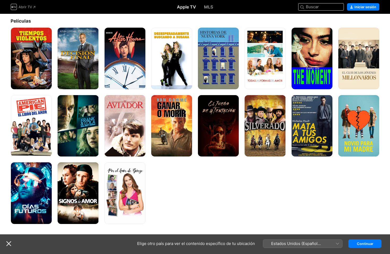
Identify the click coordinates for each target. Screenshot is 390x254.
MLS (208, 7)
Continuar (365, 244)
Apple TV (186, 7)
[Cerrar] (8, 243)
